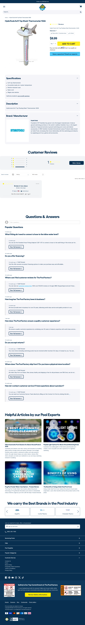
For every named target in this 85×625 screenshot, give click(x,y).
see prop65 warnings (24, 96)
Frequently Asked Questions (12, 566)
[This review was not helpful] (28, 194)
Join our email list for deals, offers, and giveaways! (18, 523)
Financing (12, 602)
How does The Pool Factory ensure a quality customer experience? (32, 321)
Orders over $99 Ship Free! (42, 1)
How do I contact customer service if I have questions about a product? (34, 385)
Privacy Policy (8, 570)
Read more (52, 30)
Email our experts (71, 54)
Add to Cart (68, 43)
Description (12, 103)
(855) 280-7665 (11, 531)
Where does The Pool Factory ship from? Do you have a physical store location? (37, 364)
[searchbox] (5, 174)
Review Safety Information (37, 594)
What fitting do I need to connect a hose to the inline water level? (32, 234)
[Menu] (4, 6)
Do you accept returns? (14, 342)
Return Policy (8, 565)
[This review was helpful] (25, 194)
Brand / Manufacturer (17, 115)
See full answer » (16, 247)
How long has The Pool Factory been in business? (25, 299)
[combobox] (22, 174)
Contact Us (8, 561)
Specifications (13, 78)
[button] (19, 159)
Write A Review (77, 163)
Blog (18, 602)
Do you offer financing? (14, 256)
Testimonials (24, 602)
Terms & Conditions (10, 568)
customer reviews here (25, 286)
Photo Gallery (32, 602)
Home (6, 17)
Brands (7, 602)
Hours (6, 563)
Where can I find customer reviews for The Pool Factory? (28, 277)
